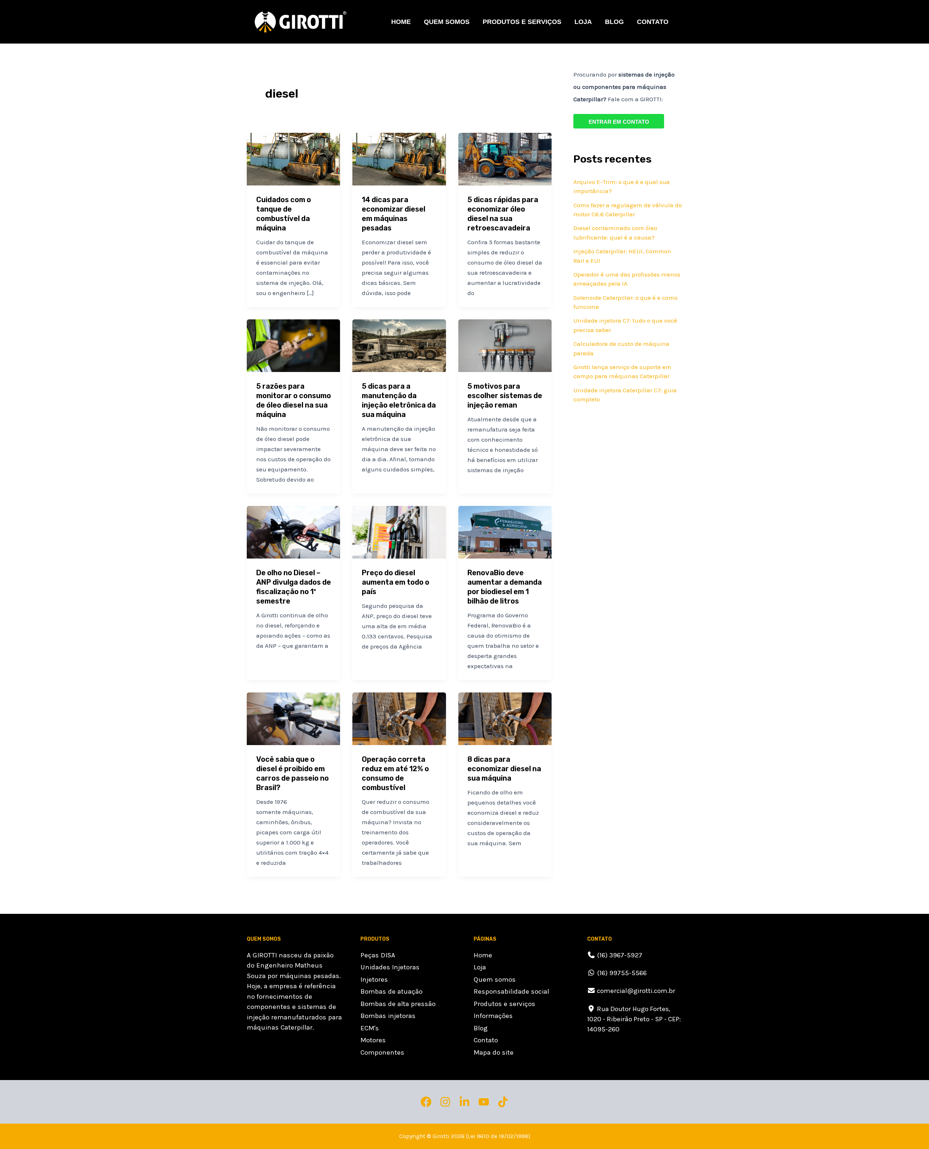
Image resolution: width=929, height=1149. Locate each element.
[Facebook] (426, 1101)
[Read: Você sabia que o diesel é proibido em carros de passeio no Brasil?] (293, 718)
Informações (493, 1016)
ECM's (369, 1028)
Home (401, 21)
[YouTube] (483, 1101)
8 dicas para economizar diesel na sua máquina (504, 768)
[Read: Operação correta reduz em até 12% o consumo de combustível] (399, 718)
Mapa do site (493, 1052)
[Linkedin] (464, 1101)
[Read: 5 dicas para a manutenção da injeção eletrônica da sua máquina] (399, 345)
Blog (614, 21)
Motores (373, 1040)
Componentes (382, 1052)
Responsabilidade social (511, 991)
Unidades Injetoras (390, 967)
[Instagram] (445, 1101)
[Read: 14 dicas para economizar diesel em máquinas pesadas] (399, 158)
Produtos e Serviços (522, 21)
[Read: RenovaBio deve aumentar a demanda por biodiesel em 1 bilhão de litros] (505, 531)
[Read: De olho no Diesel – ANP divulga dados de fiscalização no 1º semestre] (293, 531)
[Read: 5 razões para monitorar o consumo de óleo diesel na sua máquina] (293, 345)
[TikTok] (503, 1101)
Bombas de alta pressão (397, 1004)
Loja (583, 21)
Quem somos (447, 21)
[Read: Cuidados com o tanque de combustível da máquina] (293, 158)
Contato (652, 21)
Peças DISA (377, 955)
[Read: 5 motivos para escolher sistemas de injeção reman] (505, 345)
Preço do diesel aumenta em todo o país (395, 582)
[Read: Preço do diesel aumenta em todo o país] (399, 531)
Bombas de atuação (391, 991)
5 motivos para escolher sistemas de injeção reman (504, 395)
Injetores (374, 980)
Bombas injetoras (388, 1016)
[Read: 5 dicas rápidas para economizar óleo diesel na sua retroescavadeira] (505, 158)
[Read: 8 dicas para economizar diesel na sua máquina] (505, 718)
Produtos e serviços (504, 1004)
